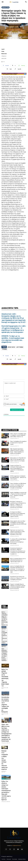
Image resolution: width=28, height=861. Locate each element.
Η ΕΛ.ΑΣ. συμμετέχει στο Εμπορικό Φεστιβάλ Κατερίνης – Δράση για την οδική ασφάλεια (18, 477)
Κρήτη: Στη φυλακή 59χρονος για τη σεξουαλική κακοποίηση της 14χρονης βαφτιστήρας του (18, 560)
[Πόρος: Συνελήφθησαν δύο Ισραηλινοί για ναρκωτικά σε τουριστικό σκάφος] (5, 443)
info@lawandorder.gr (16, 845)
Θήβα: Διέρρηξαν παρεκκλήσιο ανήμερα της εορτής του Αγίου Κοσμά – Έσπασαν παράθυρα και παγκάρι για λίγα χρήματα (4, 656)
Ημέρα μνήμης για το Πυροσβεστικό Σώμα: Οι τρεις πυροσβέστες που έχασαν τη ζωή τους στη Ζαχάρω (18, 459)
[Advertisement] (14, 288)
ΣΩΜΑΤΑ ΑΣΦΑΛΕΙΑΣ (4, 461)
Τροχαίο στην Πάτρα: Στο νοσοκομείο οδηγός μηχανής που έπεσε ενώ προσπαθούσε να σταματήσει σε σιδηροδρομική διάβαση (17, 468)
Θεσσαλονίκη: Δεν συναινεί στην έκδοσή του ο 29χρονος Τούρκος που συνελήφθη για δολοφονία (18, 578)
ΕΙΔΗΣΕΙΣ (4, 437)
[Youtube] (18, 849)
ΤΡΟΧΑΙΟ (4, 349)
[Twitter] (10, 849)
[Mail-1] (21, 849)
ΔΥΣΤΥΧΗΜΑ (20, 347)
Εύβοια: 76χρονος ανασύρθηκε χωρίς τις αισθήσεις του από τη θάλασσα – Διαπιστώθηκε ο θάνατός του (18, 435)
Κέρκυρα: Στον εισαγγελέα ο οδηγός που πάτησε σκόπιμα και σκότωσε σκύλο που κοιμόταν (4, 760)
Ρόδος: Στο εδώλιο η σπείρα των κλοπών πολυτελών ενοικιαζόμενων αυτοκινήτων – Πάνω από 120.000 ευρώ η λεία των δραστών (6, 791)
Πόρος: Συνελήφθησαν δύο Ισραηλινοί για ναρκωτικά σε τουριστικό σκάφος (18, 443)
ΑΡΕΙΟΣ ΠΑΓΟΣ (11, 347)
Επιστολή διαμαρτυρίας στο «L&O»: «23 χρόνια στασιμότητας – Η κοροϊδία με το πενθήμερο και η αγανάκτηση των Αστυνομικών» (13, 329)
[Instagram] (14, 849)
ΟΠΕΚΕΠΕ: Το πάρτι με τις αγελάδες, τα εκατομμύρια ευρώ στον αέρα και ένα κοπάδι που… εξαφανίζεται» (12, 339)
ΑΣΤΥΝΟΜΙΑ (4, 445)
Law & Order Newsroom (4, 51)
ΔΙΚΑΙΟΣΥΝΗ (5, 7)
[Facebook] (6, 849)
